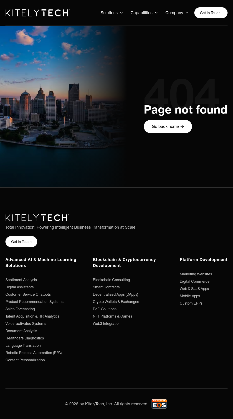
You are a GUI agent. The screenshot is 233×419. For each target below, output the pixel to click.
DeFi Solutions (104, 309)
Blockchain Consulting (111, 279)
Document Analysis (21, 330)
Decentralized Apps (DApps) (115, 294)
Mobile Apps (190, 296)
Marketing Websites (196, 274)
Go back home (168, 126)
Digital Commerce (195, 281)
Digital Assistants (19, 287)
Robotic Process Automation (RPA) (33, 352)
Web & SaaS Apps (194, 288)
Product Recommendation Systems (34, 301)
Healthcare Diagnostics (24, 338)
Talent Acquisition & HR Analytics (32, 316)
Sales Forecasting (20, 309)
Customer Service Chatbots (28, 294)
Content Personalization (25, 360)
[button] (112, 12)
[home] (37, 12)
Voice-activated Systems (25, 323)
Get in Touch (210, 12)
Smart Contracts (106, 287)
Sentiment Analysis (21, 279)
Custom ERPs (191, 303)
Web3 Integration (107, 323)
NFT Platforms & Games (112, 316)
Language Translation (23, 345)
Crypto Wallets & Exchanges (116, 301)
